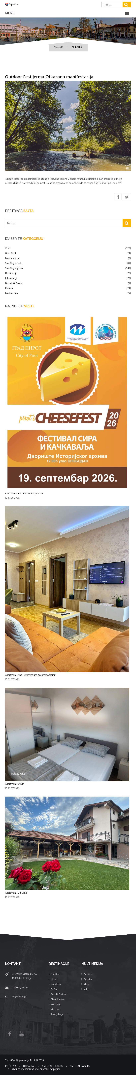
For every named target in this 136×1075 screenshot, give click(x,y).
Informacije (68, 278)
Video (87, 989)
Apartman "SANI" (14, 783)
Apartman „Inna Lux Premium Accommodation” (30, 674)
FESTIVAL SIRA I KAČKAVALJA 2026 (24, 493)
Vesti (68, 248)
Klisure (54, 979)
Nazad (58, 47)
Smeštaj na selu (68, 263)
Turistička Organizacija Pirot (20, 1060)
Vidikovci (55, 1009)
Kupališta (56, 984)
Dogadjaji (29, 1066)
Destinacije (68, 273)
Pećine (54, 989)
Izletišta (55, 974)
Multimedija (68, 293)
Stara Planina (58, 999)
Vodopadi (56, 1004)
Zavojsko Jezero (59, 1014)
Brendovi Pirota (68, 283)
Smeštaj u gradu (68, 268)
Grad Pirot (68, 253)
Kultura (68, 288)
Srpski (12, 4)
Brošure (88, 974)
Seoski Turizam (59, 994)
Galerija (88, 979)
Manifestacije (68, 258)
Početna (10, 1066)
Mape (87, 984)
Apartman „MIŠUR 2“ (16, 892)
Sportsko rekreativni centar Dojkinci (35, 1069)
